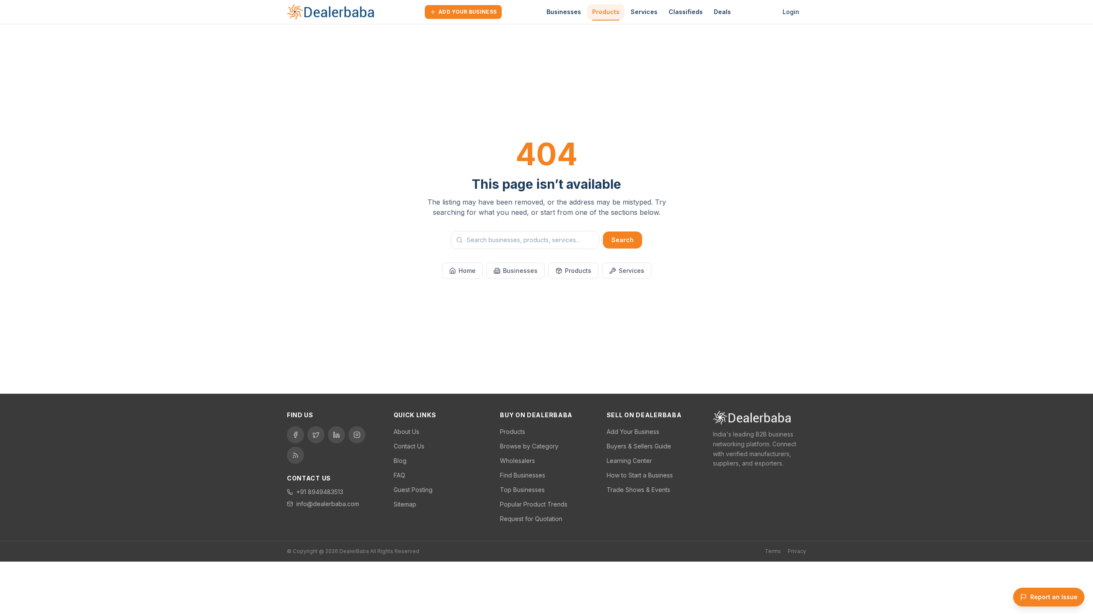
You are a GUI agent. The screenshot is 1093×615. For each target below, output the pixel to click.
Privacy (797, 551)
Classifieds (686, 11)
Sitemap (405, 504)
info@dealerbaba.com (327, 503)
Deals (722, 11)
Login (791, 11)
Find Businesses (522, 475)
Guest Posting (413, 489)
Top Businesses (522, 489)
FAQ (399, 475)
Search (622, 239)
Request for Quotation (531, 518)
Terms (773, 551)
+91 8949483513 (319, 491)
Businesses (563, 11)
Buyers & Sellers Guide (639, 446)
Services (644, 11)
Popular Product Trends (533, 504)
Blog (400, 460)
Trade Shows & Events (638, 489)
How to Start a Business (640, 475)
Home (467, 270)
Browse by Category (529, 446)
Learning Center (629, 460)
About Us (406, 431)
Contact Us (409, 446)
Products (606, 11)
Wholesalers (517, 460)
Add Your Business (467, 12)
